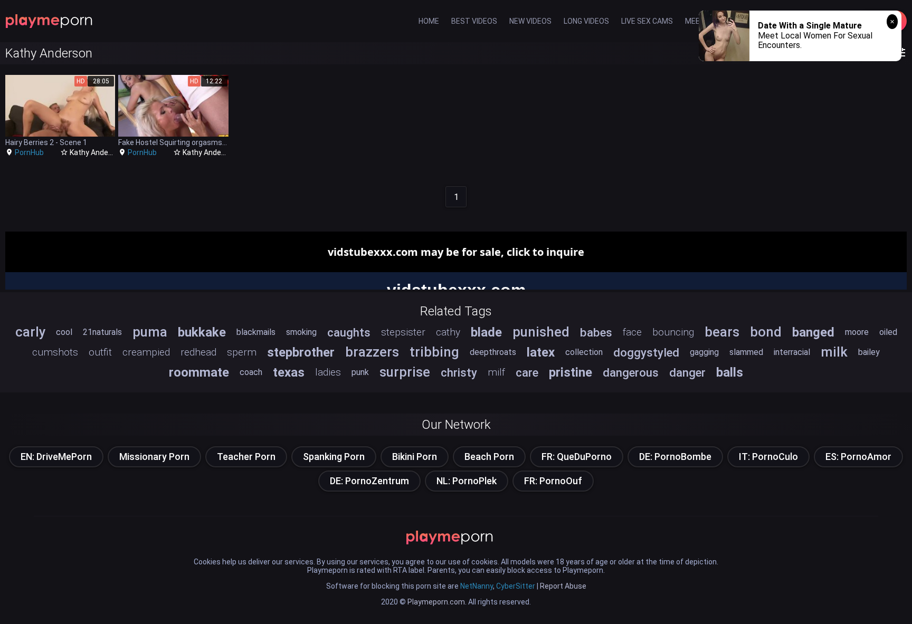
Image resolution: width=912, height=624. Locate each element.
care (527, 372)
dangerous (631, 372)
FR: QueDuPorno (577, 456)
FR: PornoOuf (553, 480)
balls (729, 372)
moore (857, 332)
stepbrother (301, 352)
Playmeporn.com (436, 602)
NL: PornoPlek (466, 480)
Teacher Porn (246, 456)
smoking (301, 332)
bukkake (202, 332)
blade (486, 332)
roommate (199, 372)
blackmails (256, 332)
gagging (704, 352)
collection (584, 352)
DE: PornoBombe (675, 456)
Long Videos (586, 21)
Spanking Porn (334, 456)
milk (834, 352)
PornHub (29, 152)
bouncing (673, 332)
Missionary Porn (154, 456)
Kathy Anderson (97, 152)
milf (496, 372)
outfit (100, 352)
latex (541, 352)
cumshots (55, 352)
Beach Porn (489, 456)
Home (429, 21)
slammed (746, 352)
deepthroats (493, 352)
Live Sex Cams (647, 21)
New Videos (530, 21)
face (632, 332)
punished (540, 332)
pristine (570, 372)
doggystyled (646, 352)
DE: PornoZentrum (369, 480)
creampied (146, 352)
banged (813, 332)
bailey (869, 352)
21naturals (102, 332)
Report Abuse (563, 586)
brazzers (372, 352)
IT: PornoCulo (768, 456)
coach (251, 372)
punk (360, 372)
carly (30, 332)
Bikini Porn (414, 456)
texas (289, 372)
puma (149, 332)
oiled (888, 332)
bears (722, 332)
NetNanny (476, 586)
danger (687, 372)
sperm (241, 352)
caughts (348, 332)
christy (459, 372)
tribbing (434, 352)
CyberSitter (515, 586)
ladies (328, 372)
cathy (448, 332)
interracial (792, 352)
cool (64, 332)
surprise (404, 372)
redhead (198, 352)
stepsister (403, 332)
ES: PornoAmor (858, 456)
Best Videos (474, 21)
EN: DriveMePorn (56, 456)
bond (766, 332)
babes (596, 332)
